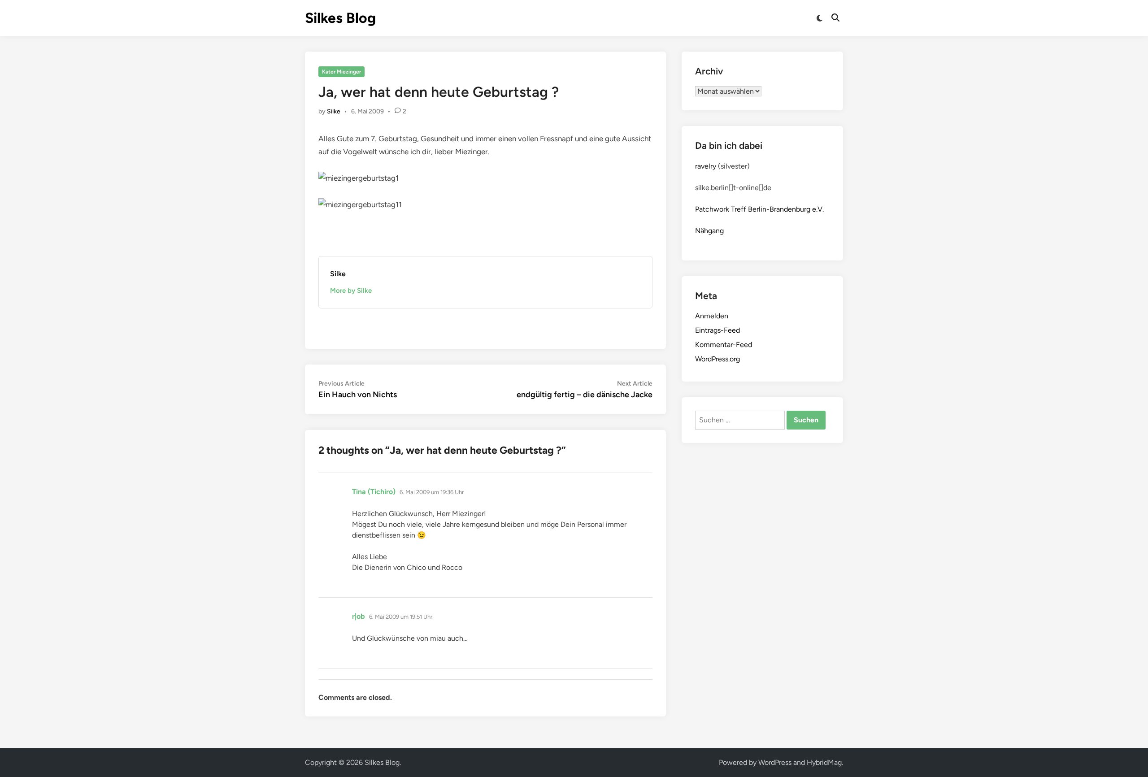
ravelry (705, 166)
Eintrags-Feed (717, 330)
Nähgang (709, 230)
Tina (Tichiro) (374, 491)
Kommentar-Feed (723, 344)
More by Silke (351, 290)
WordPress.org (717, 359)
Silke (333, 111)
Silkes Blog (340, 17)
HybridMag (824, 762)
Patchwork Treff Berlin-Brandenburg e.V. (759, 209)
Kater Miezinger (341, 72)
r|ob (358, 616)
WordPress (774, 762)
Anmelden (711, 316)
